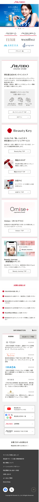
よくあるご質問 (7, 478)
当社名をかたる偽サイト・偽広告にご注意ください (20, 296)
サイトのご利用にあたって (11, 455)
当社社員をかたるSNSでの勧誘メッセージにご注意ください (20, 302)
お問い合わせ (7, 474)
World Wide (6, 482)
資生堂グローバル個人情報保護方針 (13, 459)
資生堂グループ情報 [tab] (28, 337)
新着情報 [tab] (11, 336)
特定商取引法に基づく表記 (11, 470)
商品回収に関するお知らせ (19, 445)
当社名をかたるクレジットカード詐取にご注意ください (20, 318)
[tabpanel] (19, 370)
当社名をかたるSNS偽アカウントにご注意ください (20, 308)
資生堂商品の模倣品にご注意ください (16, 313)
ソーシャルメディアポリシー (11, 466)
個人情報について (8, 462)
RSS (35, 330)
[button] (16, 28)
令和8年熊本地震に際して (12, 291)
